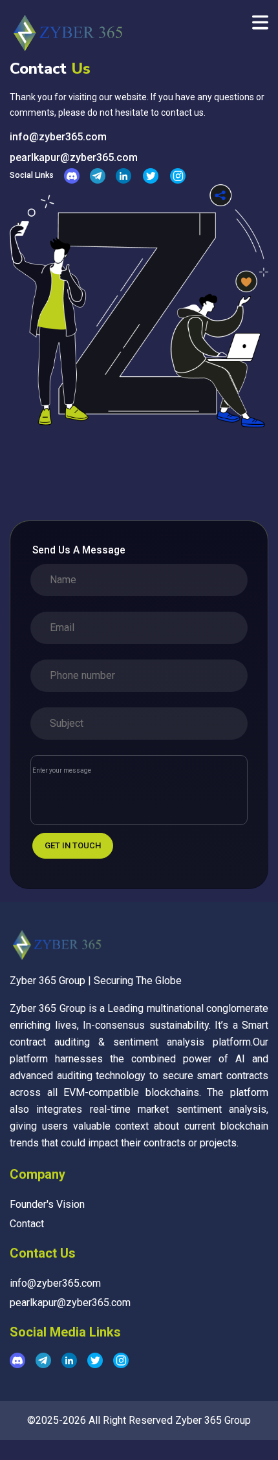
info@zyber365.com (58, 137)
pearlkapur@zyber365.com (74, 157)
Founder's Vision (47, 1204)
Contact (27, 1224)
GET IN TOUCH (73, 845)
